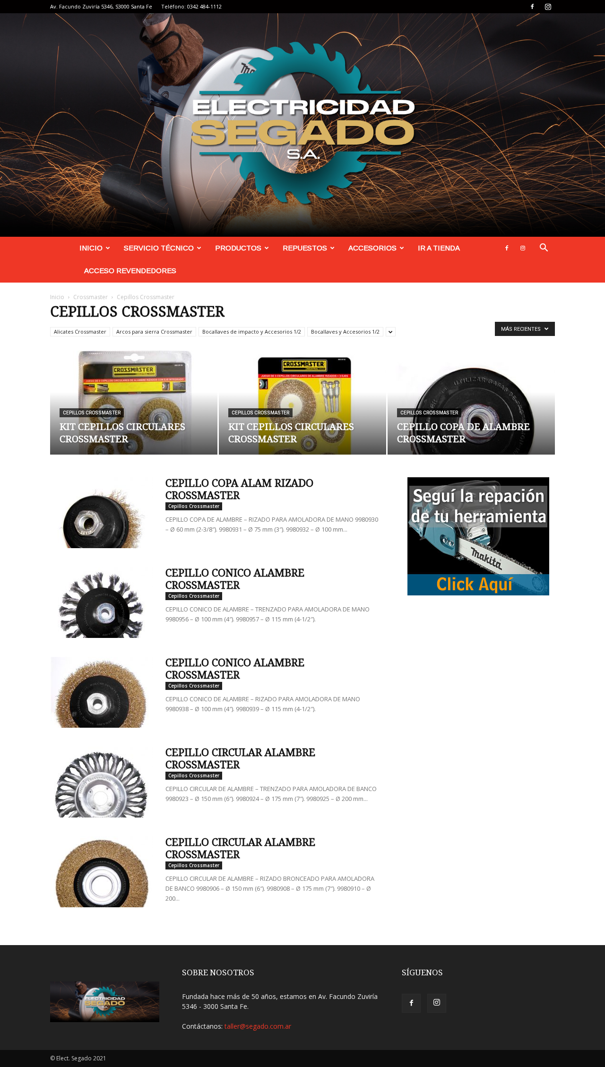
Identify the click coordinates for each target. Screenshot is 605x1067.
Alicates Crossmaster (80, 331)
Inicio (91, 248)
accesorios (372, 248)
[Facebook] (532, 6)
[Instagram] (548, 6)
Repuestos (305, 248)
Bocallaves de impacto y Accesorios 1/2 (251, 331)
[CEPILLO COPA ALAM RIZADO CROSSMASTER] (101, 512)
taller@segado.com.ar (258, 1026)
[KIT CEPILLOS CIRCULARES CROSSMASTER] (133, 403)
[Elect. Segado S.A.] (302, 125)
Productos (238, 248)
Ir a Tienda (439, 248)
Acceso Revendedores (130, 271)
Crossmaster (90, 297)
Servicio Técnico (159, 248)
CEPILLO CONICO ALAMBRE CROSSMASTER (234, 579)
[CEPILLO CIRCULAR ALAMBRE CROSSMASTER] (101, 782)
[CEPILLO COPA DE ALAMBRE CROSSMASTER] (471, 403)
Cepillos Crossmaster (92, 412)
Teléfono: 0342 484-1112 (191, 6)
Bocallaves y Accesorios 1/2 (345, 331)
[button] (543, 248)
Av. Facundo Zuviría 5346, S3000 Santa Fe (101, 6)
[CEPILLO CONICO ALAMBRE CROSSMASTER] (101, 602)
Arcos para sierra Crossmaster (154, 331)
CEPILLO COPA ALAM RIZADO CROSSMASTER (239, 489)
